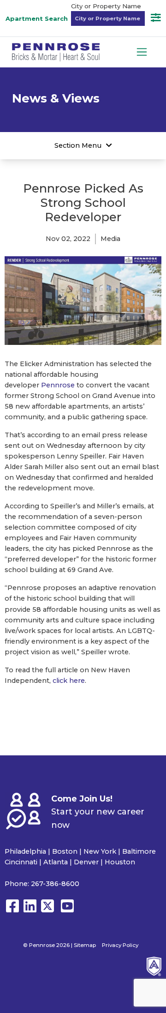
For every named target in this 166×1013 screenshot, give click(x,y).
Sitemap (85, 945)
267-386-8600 (55, 884)
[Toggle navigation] (142, 51)
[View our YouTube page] (67, 910)
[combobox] (108, 18)
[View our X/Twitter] (49, 910)
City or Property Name (106, 6)
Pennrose (59, 385)
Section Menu (77, 145)
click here (69, 680)
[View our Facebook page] (12, 910)
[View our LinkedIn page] (30, 910)
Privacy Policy (120, 945)
